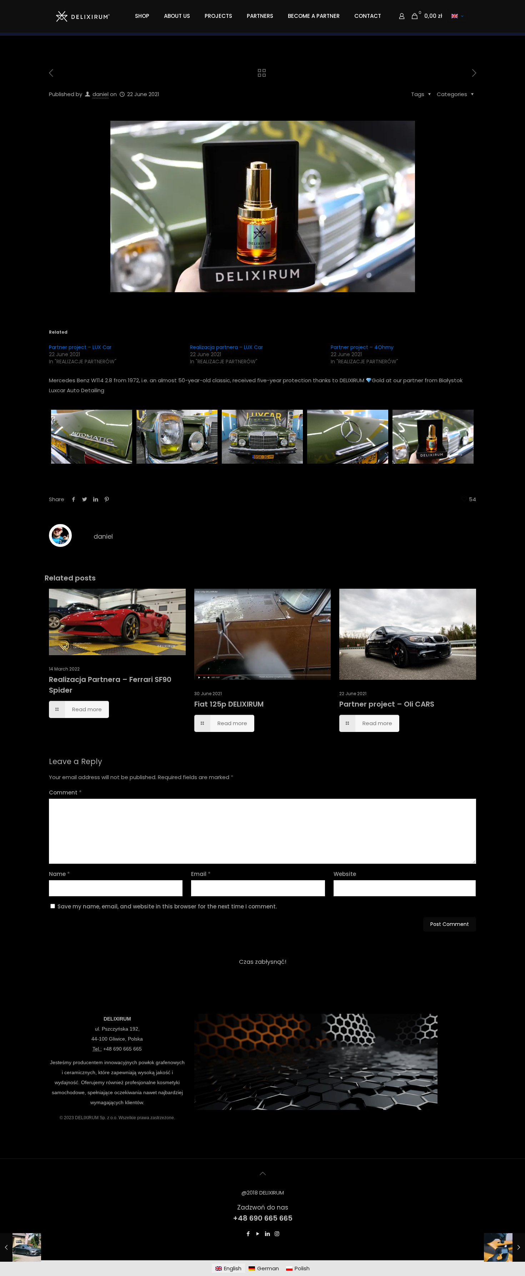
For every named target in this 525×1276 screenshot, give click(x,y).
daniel (100, 94)
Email (201, 874)
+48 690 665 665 (122, 1049)
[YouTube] (257, 1233)
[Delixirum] (83, 16)
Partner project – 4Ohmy (362, 347)
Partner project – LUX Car (80, 347)
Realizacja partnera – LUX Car (226, 347)
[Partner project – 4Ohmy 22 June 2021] (20, 1247)
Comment (65, 792)
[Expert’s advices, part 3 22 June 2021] (504, 1247)
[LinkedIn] (267, 1233)
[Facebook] (248, 1233)
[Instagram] (277, 1233)
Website (345, 874)
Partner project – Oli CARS (386, 704)
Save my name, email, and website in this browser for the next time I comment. (167, 906)
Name (59, 874)
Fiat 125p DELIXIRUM (229, 704)
